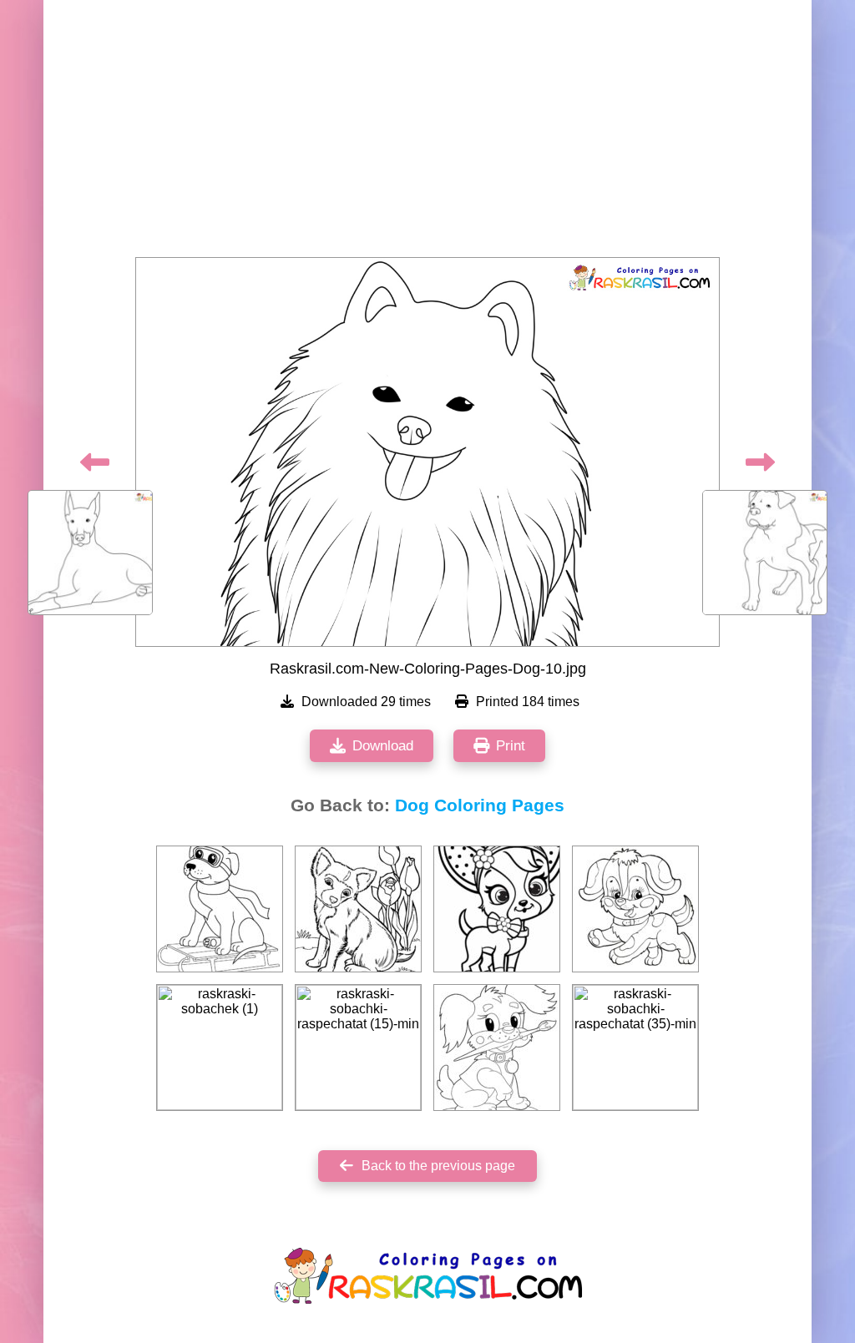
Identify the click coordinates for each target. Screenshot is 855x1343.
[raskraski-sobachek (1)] (219, 1047)
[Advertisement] (427, 133)
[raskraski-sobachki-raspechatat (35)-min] (635, 1047)
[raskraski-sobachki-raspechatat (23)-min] (358, 909)
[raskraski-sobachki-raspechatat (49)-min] (635, 909)
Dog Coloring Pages (479, 805)
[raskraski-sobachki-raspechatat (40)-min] (496, 909)
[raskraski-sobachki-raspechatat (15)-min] (358, 1047)
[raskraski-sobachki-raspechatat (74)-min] (496, 1047)
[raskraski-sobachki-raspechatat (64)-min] (219, 909)
